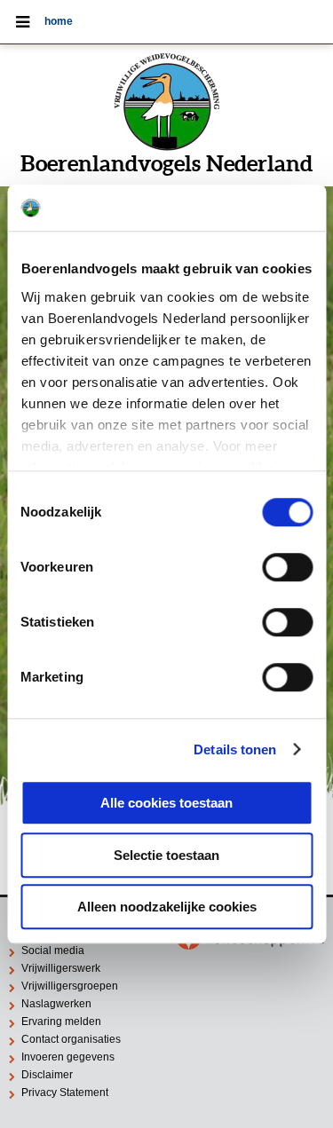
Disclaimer (47, 1075)
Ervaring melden (61, 1021)
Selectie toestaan (166, 855)
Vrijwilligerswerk (60, 968)
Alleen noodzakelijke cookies (167, 906)
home (58, 21)
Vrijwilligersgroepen (69, 986)
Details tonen (235, 749)
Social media (52, 950)
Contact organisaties (71, 1039)
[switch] (287, 567)
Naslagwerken (56, 1004)
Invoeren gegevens (68, 1057)
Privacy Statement (64, 1092)
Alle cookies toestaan (166, 802)
